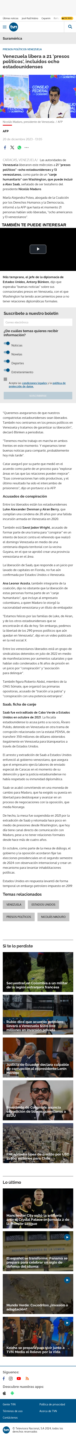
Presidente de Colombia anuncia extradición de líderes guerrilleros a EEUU (36, 1111)
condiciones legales (34, 383)
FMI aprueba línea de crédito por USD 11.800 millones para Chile (37, 1156)
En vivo (68, 18)
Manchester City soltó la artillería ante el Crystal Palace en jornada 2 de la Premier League (37, 1219)
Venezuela (13, 904)
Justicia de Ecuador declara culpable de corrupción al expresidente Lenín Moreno (37, 1068)
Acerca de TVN (48, 1411)
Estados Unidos (43, 904)
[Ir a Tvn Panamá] (36, 27)
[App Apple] (5, 1393)
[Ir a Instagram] (11, 1378)
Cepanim (46, 18)
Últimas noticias (10, 18)
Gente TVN (9, 1404)
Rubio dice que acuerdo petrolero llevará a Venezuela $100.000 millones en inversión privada (34, 1026)
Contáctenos (10, 1417)
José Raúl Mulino (30, 18)
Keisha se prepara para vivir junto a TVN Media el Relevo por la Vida (35, 1350)
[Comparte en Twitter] (12, 147)
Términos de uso (13, 1411)
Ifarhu (56, 18)
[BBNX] (6, 1429)
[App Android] (13, 1393)
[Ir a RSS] (28, 1378)
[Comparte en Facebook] (5, 147)
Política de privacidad (52, 1404)
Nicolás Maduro (53, 917)
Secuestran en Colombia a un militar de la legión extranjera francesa (37, 985)
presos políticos (18, 917)
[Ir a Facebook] (4, 1378)
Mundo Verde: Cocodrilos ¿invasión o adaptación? (37, 1307)
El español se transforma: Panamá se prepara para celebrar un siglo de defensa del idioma (37, 1262)
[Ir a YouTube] (19, 1378)
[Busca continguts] (70, 27)
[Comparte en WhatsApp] (19, 147)
